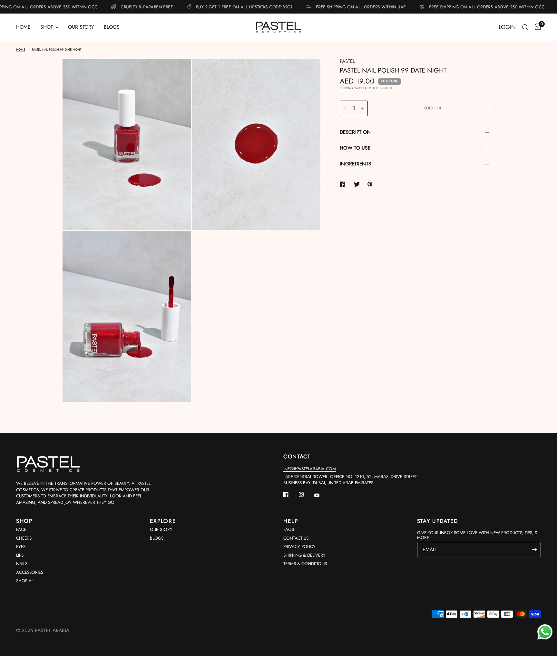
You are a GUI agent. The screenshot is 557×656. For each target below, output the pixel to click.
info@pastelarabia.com (309, 469)
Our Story (81, 27)
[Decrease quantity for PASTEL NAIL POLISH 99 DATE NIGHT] (345, 108)
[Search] (525, 27)
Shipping (346, 88)
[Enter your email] (534, 549)
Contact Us (295, 538)
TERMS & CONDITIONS (305, 564)
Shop (47, 27)
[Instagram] (306, 494)
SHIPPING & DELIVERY (304, 555)
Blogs (112, 27)
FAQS (288, 529)
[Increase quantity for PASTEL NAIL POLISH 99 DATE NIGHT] (362, 108)
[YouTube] (321, 495)
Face (21, 529)
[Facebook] (290, 494)
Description (355, 132)
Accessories (29, 572)
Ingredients (355, 163)
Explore (163, 521)
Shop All (25, 581)
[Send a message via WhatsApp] (545, 632)
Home (23, 27)
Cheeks (24, 538)
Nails (21, 564)
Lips (20, 555)
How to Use (355, 148)
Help (290, 521)
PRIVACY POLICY (299, 546)
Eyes (20, 546)
